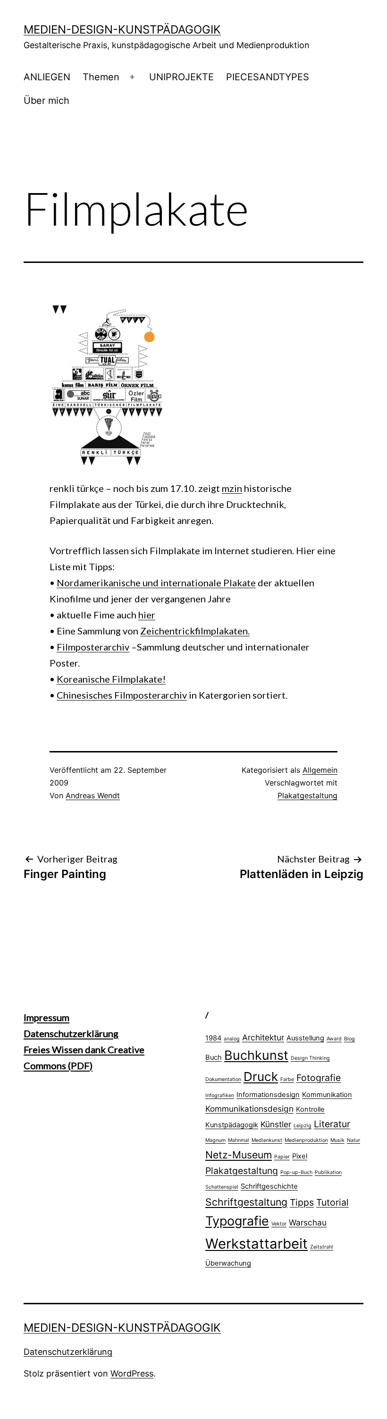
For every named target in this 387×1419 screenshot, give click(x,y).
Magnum (215, 1140)
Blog (349, 1039)
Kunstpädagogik (231, 1125)
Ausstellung (305, 1038)
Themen (101, 77)
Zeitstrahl (321, 1247)
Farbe (287, 1079)
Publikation (328, 1172)
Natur (353, 1140)
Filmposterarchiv (93, 646)
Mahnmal (238, 1140)
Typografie (237, 1220)
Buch (213, 1057)
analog (232, 1039)
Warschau (308, 1222)
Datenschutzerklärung (71, 1033)
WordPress (131, 1373)
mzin (232, 488)
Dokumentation (223, 1079)
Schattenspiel (221, 1187)
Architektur (263, 1037)
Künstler (276, 1124)
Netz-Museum (238, 1155)
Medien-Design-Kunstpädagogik (122, 29)
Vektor (278, 1224)
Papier (282, 1157)
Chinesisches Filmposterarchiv (122, 695)
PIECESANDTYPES (267, 77)
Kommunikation (327, 1094)
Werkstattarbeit (256, 1243)
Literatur (332, 1124)
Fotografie (318, 1077)
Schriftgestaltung (246, 1202)
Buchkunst (256, 1055)
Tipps (302, 1202)
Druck (261, 1076)
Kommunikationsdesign (249, 1109)
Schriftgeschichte (269, 1186)
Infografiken (219, 1095)
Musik (337, 1140)
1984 (213, 1038)
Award (334, 1039)
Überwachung (228, 1263)
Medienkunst (267, 1140)
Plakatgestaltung (307, 795)
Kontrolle (310, 1109)
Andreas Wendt (93, 795)
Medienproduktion (306, 1140)
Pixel (299, 1156)
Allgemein (320, 770)
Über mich (46, 100)
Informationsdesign (268, 1094)
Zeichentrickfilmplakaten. (195, 630)
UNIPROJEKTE (181, 77)
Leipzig (302, 1126)
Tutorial (332, 1202)
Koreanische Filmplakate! (111, 678)
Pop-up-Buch (296, 1172)
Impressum (46, 1017)
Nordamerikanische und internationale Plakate (156, 582)
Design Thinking (310, 1058)
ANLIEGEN (47, 77)
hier (146, 614)
